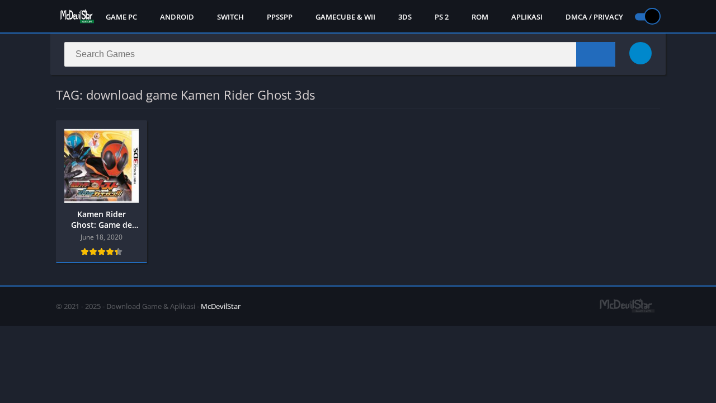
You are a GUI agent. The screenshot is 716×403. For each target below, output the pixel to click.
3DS (405, 17)
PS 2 (442, 17)
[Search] (595, 54)
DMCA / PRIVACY (594, 17)
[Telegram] (640, 53)
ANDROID (177, 17)
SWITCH (230, 17)
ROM (480, 17)
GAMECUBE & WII (345, 17)
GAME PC (121, 17)
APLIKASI (527, 17)
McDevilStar (221, 306)
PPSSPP (280, 17)
